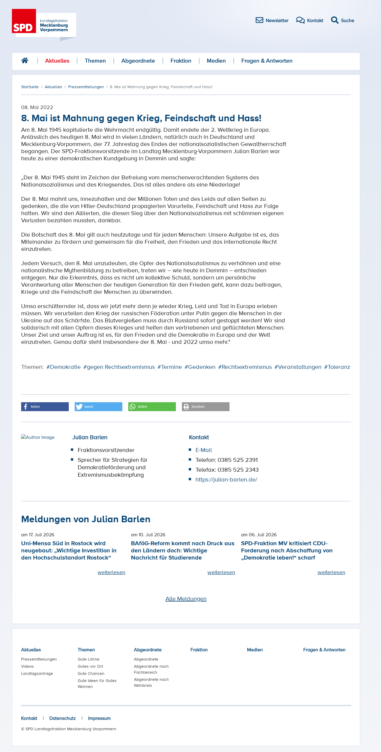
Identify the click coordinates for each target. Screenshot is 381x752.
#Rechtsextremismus (245, 366)
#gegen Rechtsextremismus (119, 366)
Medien (216, 61)
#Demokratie (63, 366)
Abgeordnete (138, 61)
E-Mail (204, 450)
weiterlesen (111, 572)
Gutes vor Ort (90, 666)
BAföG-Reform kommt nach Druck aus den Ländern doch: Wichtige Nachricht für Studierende (183, 550)
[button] (45, 406)
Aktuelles (57, 61)
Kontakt (29, 718)
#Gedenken (200, 366)
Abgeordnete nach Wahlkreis (151, 682)
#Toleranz (337, 366)
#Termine (169, 366)
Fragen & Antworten (267, 61)
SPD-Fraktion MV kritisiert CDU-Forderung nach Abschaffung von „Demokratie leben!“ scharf (287, 550)
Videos (27, 666)
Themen (95, 61)
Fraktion (181, 61)
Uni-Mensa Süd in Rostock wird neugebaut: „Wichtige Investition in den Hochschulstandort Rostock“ (69, 550)
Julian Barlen (89, 437)
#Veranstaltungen (297, 366)
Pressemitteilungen (39, 659)
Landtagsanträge (37, 673)
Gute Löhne (88, 659)
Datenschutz (62, 718)
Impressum (99, 718)
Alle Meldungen (186, 598)
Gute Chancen (91, 673)
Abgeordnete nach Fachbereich (151, 669)
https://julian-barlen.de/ (226, 479)
